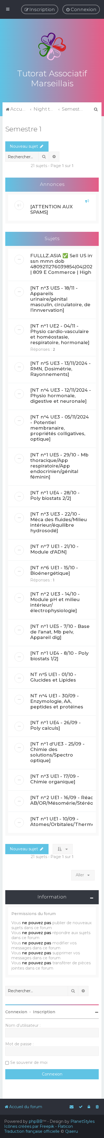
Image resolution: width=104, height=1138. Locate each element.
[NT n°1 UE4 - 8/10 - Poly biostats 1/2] (59, 655)
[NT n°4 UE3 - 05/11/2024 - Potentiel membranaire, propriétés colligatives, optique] (59, 428)
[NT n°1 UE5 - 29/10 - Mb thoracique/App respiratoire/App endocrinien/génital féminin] (59, 466)
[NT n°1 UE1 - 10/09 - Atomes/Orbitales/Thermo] (63, 821)
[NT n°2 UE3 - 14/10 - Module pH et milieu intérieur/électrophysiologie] (55, 602)
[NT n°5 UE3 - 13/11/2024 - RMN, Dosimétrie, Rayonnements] (60, 368)
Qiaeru (71, 1131)
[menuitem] (81, 9)
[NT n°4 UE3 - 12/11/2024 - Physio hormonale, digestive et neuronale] (60, 395)
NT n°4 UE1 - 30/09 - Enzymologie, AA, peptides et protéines (56, 701)
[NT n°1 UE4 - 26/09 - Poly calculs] (55, 725)
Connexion (16, 1011)
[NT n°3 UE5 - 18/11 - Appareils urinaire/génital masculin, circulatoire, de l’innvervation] (60, 299)
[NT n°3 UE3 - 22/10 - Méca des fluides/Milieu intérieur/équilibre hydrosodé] (58, 522)
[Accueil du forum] (52, 46)
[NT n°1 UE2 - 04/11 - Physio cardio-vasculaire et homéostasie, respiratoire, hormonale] (59, 334)
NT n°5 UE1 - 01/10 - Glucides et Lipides (53, 677)
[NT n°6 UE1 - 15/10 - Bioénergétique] (54, 570)
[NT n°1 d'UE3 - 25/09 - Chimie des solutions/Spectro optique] (57, 752)
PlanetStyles (82, 1121)
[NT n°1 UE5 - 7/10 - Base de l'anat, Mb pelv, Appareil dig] (60, 631)
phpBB (35, 1121)
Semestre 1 (23, 129)
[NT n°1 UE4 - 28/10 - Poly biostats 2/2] (55, 495)
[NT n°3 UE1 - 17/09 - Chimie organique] (54, 778)
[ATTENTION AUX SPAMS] (51, 209)
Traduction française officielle (32, 1131)
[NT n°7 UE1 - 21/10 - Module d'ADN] (54, 549)
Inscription (44, 1011)
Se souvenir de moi (28, 1062)
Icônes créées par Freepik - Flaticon (38, 1126)
